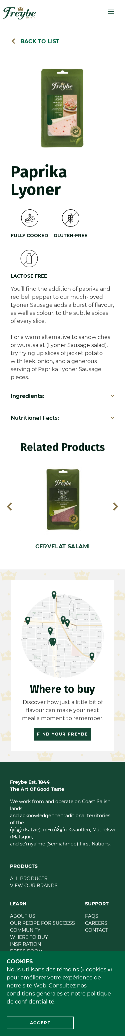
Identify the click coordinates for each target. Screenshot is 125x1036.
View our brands (34, 886)
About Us (22, 916)
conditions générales (35, 993)
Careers (96, 923)
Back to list (39, 41)
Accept (40, 1022)
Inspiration (25, 944)
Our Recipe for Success (42, 923)
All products (28, 879)
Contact (96, 930)
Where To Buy (29, 937)
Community (25, 930)
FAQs (91, 916)
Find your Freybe (62, 734)
